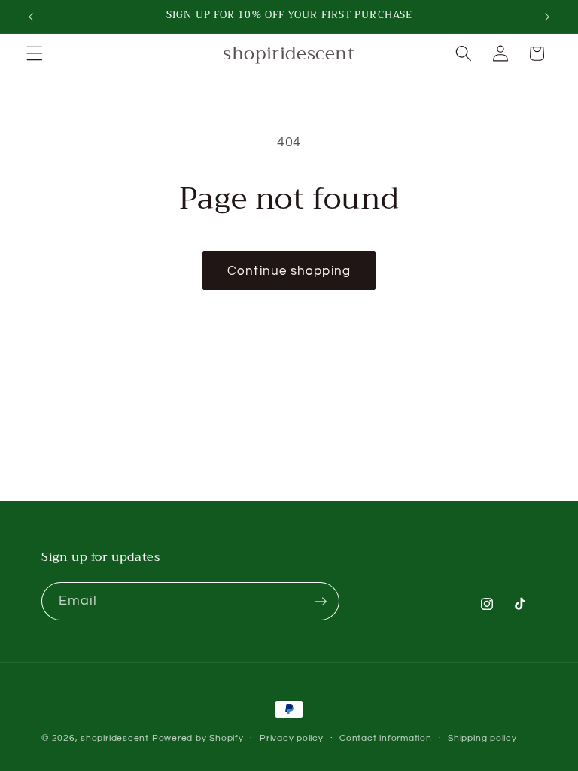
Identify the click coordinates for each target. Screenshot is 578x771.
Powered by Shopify (198, 738)
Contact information (385, 738)
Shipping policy (482, 738)
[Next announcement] (547, 16)
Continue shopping (289, 270)
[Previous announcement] (30, 16)
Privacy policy (292, 738)
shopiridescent (115, 738)
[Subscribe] (321, 601)
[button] (35, 53)
